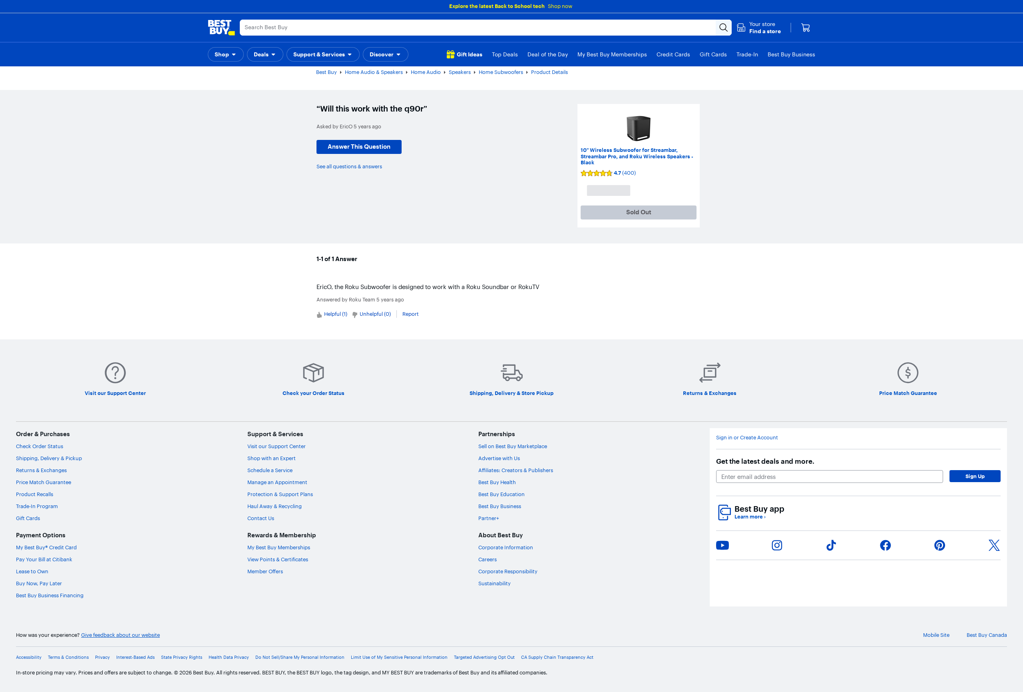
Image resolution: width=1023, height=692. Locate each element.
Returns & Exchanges (41, 470)
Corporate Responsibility (507, 571)
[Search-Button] (724, 28)
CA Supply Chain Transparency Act (557, 657)
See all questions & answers (349, 166)
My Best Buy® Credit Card (46, 547)
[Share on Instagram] (776, 545)
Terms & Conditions (68, 657)
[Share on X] (994, 545)
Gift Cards (28, 518)
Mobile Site (936, 635)
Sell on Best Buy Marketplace (512, 446)
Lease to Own (32, 571)
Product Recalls (34, 494)
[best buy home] (221, 28)
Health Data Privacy (229, 657)
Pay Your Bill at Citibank (44, 559)
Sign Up (975, 476)
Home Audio (426, 72)
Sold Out (638, 212)
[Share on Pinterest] (939, 545)
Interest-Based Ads (135, 657)
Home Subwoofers (501, 72)
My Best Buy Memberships (278, 547)
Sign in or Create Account (747, 438)
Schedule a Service (270, 470)
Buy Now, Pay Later (39, 583)
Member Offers (265, 571)
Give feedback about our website (120, 635)
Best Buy (326, 72)
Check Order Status (39, 446)
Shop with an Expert (271, 458)
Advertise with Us (499, 458)
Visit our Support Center (276, 446)
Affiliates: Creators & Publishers (515, 470)
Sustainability (494, 583)
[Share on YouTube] (722, 545)
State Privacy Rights (181, 657)
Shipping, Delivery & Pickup (49, 458)
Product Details (549, 72)
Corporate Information (505, 547)
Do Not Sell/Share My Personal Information (299, 657)
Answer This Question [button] (359, 146)
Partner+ (488, 518)
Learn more (750, 517)
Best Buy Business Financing (50, 595)
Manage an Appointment (277, 482)
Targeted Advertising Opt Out (484, 657)
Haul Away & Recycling (274, 506)
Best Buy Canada (987, 635)
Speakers (460, 72)
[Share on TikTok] (831, 545)
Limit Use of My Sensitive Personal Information (399, 657)
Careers (487, 559)
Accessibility (29, 657)
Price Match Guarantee (43, 482)
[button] (758, 27)
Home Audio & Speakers (374, 72)
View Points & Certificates (277, 559)
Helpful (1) (335, 314)
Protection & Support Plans (280, 494)
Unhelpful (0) (375, 314)
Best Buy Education (501, 494)
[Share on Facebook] (885, 545)
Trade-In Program (37, 506)
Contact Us (260, 518)
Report (410, 314)
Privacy (102, 657)
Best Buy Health (497, 482)
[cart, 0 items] (805, 27)
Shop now (560, 6)
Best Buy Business (499, 506)
